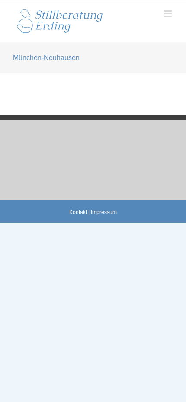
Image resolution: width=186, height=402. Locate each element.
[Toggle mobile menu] (168, 13)
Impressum (104, 212)
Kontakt (78, 212)
